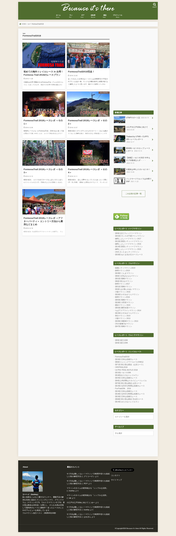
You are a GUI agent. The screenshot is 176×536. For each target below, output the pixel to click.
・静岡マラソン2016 (121, 297)
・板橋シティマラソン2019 (124, 268)
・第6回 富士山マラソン (123, 281)
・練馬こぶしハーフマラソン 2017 (127, 239)
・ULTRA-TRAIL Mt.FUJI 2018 (125, 370)
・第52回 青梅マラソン (122, 279)
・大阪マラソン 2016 (121, 292)
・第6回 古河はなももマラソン (125, 276)
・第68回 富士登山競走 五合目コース (128, 399)
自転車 (93, 16)
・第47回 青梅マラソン (122, 326)
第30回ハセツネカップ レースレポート (138, 149)
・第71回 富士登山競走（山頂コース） (129, 365)
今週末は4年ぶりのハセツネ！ (138, 170)
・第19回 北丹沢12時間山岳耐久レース (129, 386)
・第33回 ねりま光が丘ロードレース (128, 255)
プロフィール (117, 16)
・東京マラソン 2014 (121, 316)
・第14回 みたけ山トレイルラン (126, 402)
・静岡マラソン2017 (121, 284)
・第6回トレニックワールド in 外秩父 (128, 362)
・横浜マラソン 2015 (121, 305)
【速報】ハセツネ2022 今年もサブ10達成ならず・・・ (138, 160)
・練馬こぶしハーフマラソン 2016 (127, 244)
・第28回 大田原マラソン (123, 302)
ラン (71, 16)
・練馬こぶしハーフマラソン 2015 (127, 249)
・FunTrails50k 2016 (122, 388)
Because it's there (132, 528)
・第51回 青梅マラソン (122, 287)
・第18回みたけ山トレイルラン (126, 375)
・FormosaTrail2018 (121, 357)
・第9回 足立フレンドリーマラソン (127, 233)
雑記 (105, 16)
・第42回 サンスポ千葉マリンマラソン (129, 236)
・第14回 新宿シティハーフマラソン (128, 247)
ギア (83, 16)
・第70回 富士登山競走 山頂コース (127, 383)
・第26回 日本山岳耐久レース (125, 359)
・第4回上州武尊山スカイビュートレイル (130, 381)
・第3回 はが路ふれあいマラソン (126, 289)
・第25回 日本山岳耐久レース (125, 378)
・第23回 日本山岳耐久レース (125, 396)
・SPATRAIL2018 (120, 367)
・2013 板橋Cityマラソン (123, 324)
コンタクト (115, 475)
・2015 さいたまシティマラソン (126, 252)
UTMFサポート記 (137, 117)
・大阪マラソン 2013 (121, 318)
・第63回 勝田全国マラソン (124, 308)
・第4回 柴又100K (120, 343)
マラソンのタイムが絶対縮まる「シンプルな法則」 (87, 488)
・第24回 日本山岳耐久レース (125, 391)
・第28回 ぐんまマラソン (123, 273)
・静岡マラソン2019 (121, 271)
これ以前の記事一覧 (133, 194)
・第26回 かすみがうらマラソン (126, 294)
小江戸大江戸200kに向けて (137, 128)
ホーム (58, 16)
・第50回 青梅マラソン (122, 300)
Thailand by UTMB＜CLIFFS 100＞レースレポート (137, 139)
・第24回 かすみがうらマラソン (126, 313)
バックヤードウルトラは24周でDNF (138, 180)
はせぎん (87, 517)
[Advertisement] (133, 68)
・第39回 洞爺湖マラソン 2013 (125, 321)
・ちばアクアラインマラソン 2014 (127, 310)
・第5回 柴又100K (120, 340)
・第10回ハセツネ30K (122, 373)
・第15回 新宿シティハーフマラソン (128, 241)
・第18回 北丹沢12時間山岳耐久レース (129, 394)
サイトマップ (116, 480)
